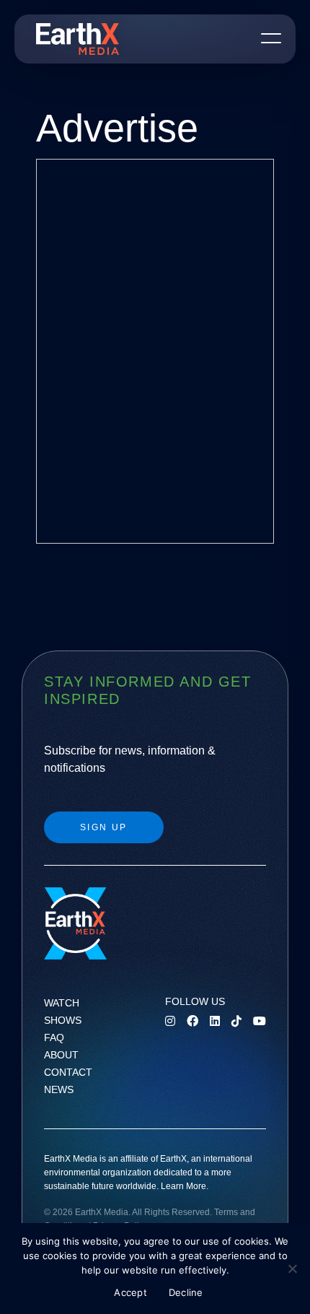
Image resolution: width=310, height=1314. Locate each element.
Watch (61, 1003)
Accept (130, 1292)
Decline (186, 1292)
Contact (68, 1072)
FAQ (54, 1037)
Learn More (183, 1186)
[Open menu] (271, 37)
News (59, 1089)
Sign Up (104, 827)
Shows (62, 1020)
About (61, 1055)
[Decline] (292, 1268)
